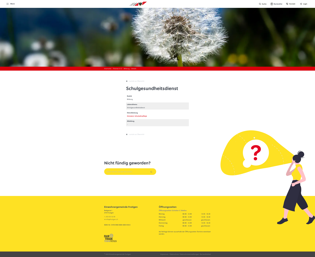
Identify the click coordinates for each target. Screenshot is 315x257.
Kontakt (292, 4)
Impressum (164, 254)
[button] (7, 4)
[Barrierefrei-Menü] (271, 4)
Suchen (150, 174)
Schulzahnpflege (141, 116)
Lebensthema (132, 104)
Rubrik (129, 96)
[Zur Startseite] (138, 4)
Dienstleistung (132, 113)
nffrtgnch (112, 219)
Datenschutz (174, 254)
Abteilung (130, 121)
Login (305, 4)
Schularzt (130, 116)
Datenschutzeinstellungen (189, 254)
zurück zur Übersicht (136, 81)
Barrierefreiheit (205, 254)
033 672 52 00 (110, 217)
